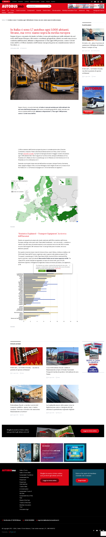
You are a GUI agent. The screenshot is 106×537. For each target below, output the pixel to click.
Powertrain (23, 480)
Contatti (42, 1)
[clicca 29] (86, 6)
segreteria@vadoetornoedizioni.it (48, 520)
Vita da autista (56, 10)
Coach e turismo (20, 10)
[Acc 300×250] (75, 452)
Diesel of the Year (25, 500)
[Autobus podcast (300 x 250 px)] (28, 452)
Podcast (48, 1)
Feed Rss (53, 1)
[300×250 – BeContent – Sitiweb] (52, 452)
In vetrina (95, 50)
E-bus (12, 10)
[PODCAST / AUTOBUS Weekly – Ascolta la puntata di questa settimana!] (93, 60)
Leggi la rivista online (90, 431)
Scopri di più (82, 480)
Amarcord (82, 10)
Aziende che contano (34, 1)
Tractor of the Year (25, 502)
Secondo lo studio (28, 154)
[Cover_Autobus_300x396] (93, 100)
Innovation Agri (24, 509)
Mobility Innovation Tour (69, 10)
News (3, 10)
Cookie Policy (57, 268)
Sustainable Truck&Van (26, 475)
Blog (87, 10)
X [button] (69, 265)
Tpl (8, 10)
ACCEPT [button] (42, 271)
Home (3, 20)
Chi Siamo (14, 1)
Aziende (38, 10)
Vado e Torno (24, 470)
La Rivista (27, 1)
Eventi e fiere (46, 10)
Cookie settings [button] (51, 271)
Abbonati (6, 1)
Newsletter (20, 1)
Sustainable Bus (24, 477)
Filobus (4, 12)
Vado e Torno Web (25, 472)
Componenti (31, 10)
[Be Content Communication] (12, 532)
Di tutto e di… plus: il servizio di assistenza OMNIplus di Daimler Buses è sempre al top (93, 45)
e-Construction (24, 489)
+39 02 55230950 (29, 520)
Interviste (11, 12)
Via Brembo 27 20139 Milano (12, 520)
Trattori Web (23, 486)
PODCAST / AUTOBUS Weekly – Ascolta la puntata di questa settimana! (93, 71)
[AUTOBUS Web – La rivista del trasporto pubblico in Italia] (13, 6)
